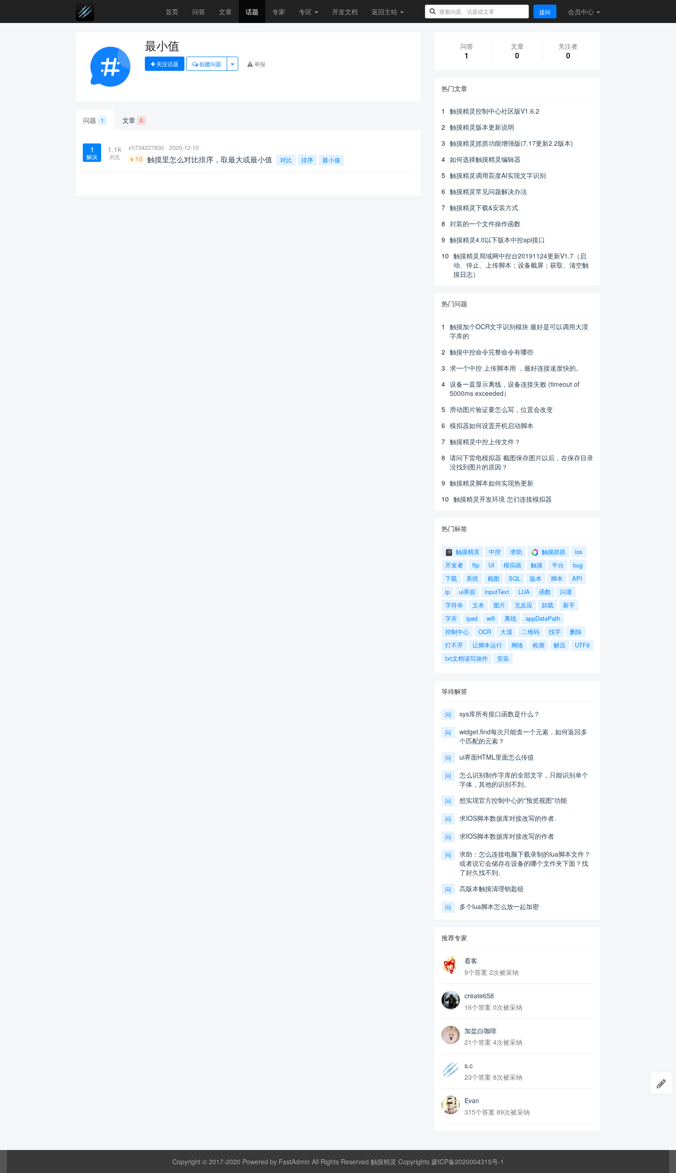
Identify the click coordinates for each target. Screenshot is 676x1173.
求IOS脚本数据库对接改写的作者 (506, 836)
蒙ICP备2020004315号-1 (467, 1161)
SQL (515, 578)
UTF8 (582, 645)
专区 (306, 11)
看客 (470, 960)
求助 (516, 551)
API (577, 578)
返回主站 (385, 11)
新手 (569, 605)
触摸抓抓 (553, 551)
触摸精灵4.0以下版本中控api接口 (497, 239)
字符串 (454, 605)
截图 (493, 578)
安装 (503, 658)
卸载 (548, 605)
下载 (451, 578)
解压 (560, 645)
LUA (524, 591)
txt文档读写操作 (466, 658)
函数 (545, 591)
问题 (93, 120)
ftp (475, 565)
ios (579, 551)
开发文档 (345, 11)
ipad (471, 618)
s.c (468, 1065)
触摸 (537, 565)
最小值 (331, 159)
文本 (478, 605)
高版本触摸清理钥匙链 (491, 888)
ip (447, 591)
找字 (555, 631)
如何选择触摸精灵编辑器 (485, 159)
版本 (536, 578)
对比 (286, 159)
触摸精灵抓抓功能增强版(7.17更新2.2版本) (511, 143)
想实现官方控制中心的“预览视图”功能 (513, 800)
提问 (544, 12)
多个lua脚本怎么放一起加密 (499, 906)
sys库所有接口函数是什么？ (499, 713)
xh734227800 (146, 147)
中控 (495, 551)
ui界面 (467, 591)
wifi (491, 618)
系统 (472, 578)
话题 (252, 11)
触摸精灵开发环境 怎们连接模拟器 (502, 499)
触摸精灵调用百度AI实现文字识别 (498, 175)
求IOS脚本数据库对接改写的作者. (507, 818)
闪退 (566, 591)
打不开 (454, 645)
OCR (484, 631)
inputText (497, 591)
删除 (576, 631)
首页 (172, 11)
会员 (581, 11)
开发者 (454, 565)
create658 (479, 995)
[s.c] (450, 1070)
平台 (558, 565)
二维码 (530, 631)
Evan (471, 1100)
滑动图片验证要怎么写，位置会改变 (501, 409)
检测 (538, 645)
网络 (517, 645)
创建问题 (209, 64)
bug (578, 565)
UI (491, 565)
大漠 (506, 631)
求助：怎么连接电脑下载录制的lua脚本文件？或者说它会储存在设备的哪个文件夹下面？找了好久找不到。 (524, 863)
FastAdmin (294, 1161)
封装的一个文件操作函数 (485, 223)
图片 (499, 605)
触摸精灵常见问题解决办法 (488, 191)
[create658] (450, 1000)
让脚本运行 (487, 645)
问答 (198, 11)
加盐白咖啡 (480, 1030)
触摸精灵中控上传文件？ (485, 441)
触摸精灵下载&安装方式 (484, 207)
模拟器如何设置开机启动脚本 (491, 425)
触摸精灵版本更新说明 (482, 127)
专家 (278, 11)
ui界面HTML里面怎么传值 (496, 756)
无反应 (524, 605)
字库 (451, 618)
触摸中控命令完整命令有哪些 (491, 351)
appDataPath (543, 618)
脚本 (557, 578)
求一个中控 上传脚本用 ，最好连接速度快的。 (516, 367)
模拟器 (512, 565)
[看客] (450, 965)
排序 (307, 159)
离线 (510, 618)
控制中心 (457, 631)
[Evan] (450, 1105)
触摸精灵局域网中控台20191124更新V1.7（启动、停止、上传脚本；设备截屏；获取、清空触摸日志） (521, 265)
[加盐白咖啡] (450, 1035)
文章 (225, 11)
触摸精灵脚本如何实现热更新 (491, 482)
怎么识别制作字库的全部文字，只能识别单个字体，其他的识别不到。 (523, 779)
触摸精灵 (467, 551)
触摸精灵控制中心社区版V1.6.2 (494, 110)
